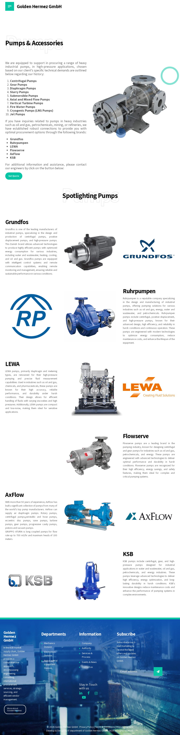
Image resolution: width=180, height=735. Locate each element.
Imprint (120, 726)
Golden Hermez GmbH (39, 6)
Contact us (87, 667)
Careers (129, 726)
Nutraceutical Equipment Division (50, 664)
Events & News (89, 662)
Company (87, 643)
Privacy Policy (86, 726)
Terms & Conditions (105, 726)
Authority (86, 648)
